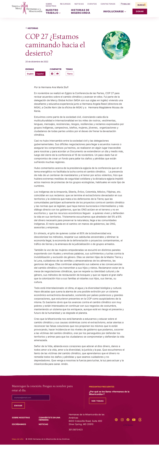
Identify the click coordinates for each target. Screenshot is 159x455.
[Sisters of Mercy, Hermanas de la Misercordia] (25, 8)
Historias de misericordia (80, 11)
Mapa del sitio (17, 439)
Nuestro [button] (52, 11)
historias (33, 28)
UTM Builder (128, 425)
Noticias (79, 4)
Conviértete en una (49, 418)
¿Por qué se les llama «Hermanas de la (109, 393)
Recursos (65, 4)
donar (140, 11)
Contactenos (108, 4)
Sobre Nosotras (51, 5)
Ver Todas (97, 401)
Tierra (70, 74)
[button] (114, 11)
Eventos (92, 4)
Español (40, 74)
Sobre (21, 417)
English (126, 4)
